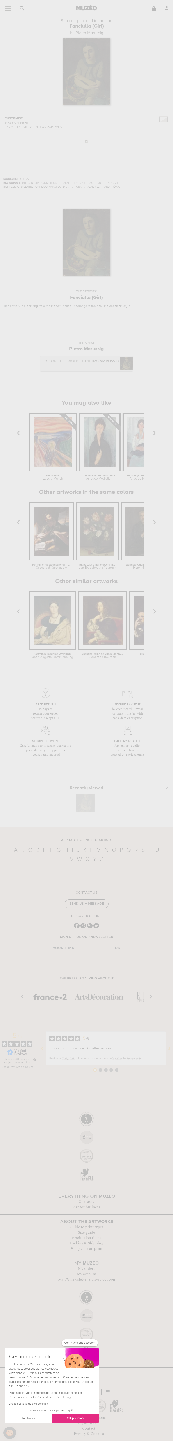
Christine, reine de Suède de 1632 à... (102, 656)
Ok (117, 948)
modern (56, 306)
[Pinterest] (89, 927)
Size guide (86, 1232)
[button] (9, 1433)
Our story (86, 1202)
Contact (88, 1428)
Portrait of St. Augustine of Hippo (51, 566)
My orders (86, 1269)
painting (32, 306)
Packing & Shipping (86, 1243)
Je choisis (28, 1418)
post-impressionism (110, 306)
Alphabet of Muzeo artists (86, 840)
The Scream (53, 477)
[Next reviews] (169, 1048)
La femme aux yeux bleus (100, 477)
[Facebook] (76, 927)
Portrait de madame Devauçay (52, 656)
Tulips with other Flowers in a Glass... (97, 566)
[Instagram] (83, 927)
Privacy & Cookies (89, 1434)
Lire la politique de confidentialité (29, 1404)
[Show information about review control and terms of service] (34, 1059)
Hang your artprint (86, 1249)
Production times (86, 1238)
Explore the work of (81, 361)
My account (86, 1274)
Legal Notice (88, 1423)
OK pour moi (75, 1418)
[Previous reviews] (42, 1048)
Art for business (86, 1207)
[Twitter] (96, 927)
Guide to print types (86, 1227)
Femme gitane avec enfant (143, 477)
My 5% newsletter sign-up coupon (86, 1279)
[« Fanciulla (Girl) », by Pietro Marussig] (85, 803)
